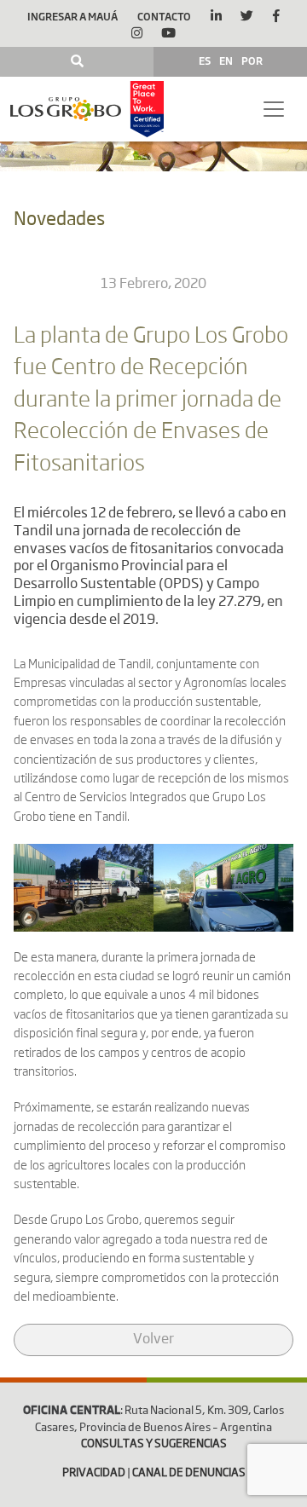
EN (226, 60)
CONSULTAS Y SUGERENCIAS (154, 1444)
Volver (153, 1340)
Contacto (164, 16)
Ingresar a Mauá (72, 16)
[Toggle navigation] (274, 109)
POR (252, 60)
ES (205, 60)
